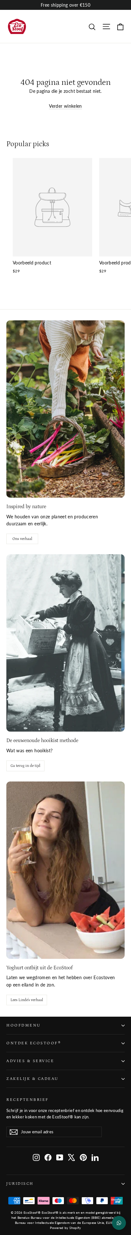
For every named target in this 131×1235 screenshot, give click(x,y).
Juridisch (20, 1183)
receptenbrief (27, 1099)
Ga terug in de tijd (25, 766)
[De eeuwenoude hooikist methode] (65, 643)
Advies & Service (30, 1061)
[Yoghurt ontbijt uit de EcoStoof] (65, 870)
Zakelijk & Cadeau (32, 1078)
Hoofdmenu (23, 1025)
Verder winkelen (65, 106)
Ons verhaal (22, 539)
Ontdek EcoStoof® (33, 1043)
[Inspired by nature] (65, 409)
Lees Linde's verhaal (26, 1000)
